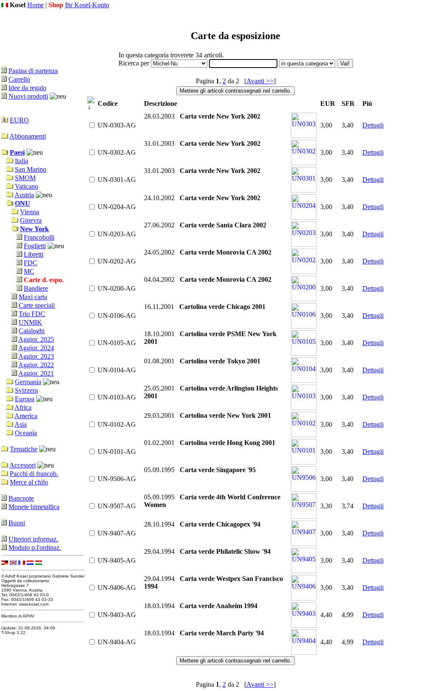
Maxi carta (33, 296)
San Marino (30, 169)
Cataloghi (32, 330)
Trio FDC (32, 313)
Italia (21, 160)
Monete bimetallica (33, 506)
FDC (30, 262)
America (25, 415)
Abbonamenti (27, 136)
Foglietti (35, 245)
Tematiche (23, 449)
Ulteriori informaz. (33, 539)
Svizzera (26, 390)
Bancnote (21, 498)
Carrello (19, 79)
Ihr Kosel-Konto (87, 4)
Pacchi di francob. (34, 473)
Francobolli (39, 237)
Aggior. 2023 (36, 356)
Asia (20, 424)
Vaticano (26, 186)
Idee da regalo (27, 87)
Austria (24, 194)
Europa (24, 398)
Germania (28, 381)
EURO (19, 120)
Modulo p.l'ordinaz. (34, 547)
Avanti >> (260, 81)
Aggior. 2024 (36, 347)
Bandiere (36, 288)
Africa (22, 407)
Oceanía (26, 432)
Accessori (22, 465)
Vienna (29, 211)
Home (35, 4)
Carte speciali (37, 305)
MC (29, 271)
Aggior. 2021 (36, 373)
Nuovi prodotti (28, 96)
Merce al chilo (29, 482)
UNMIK (30, 322)
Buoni (16, 523)
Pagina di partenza (33, 70)
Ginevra (31, 220)
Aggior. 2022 (36, 364)
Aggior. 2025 (36, 339)
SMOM (25, 177)
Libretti (33, 254)
